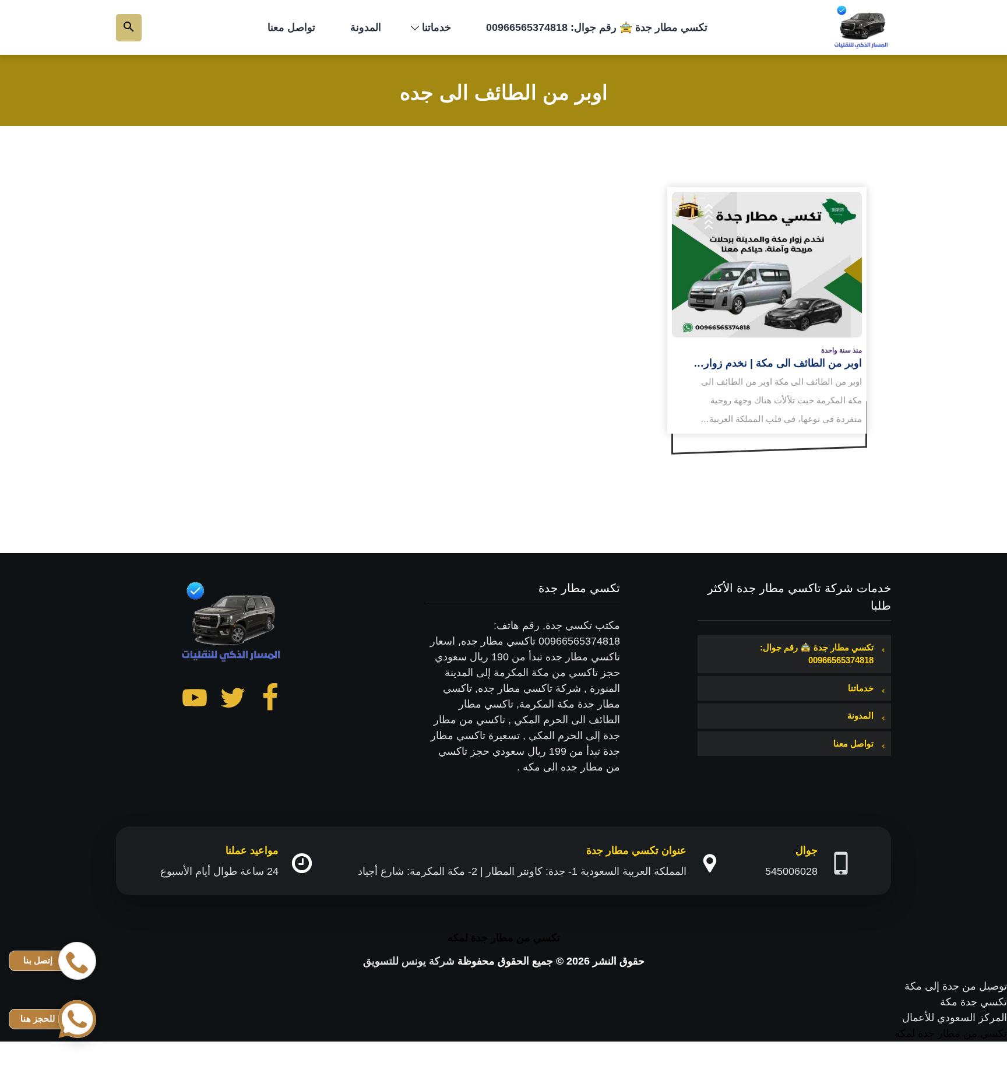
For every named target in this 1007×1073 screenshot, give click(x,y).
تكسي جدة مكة (973, 1002)
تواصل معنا (291, 27)
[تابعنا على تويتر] (232, 700)
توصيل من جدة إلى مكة (955, 986)
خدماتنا (436, 27)
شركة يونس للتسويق (409, 961)
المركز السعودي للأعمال (954, 1017)
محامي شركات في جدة (955, 1065)
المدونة (365, 27)
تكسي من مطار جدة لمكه (504, 938)
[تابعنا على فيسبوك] (270, 700)
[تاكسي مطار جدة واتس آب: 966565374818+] (862, 27)
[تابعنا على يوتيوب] (194, 700)
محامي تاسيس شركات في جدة (939, 1049)
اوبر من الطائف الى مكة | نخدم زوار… (777, 363)
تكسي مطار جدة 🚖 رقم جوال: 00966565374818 (596, 27)
